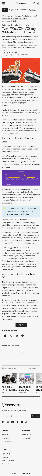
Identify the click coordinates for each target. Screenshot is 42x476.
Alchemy (14, 19)
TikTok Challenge (8, 460)
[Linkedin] (17, 422)
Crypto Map (6, 453)
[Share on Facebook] (5, 335)
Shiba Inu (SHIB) (9, 21)
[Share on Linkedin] (17, 336)
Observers (13, 52)
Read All (32, 10)
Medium (5, 457)
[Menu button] (3, 3)
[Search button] (34, 3)
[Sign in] (38, 3)
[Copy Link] (22, 335)
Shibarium (16, 16)
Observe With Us (8, 441)
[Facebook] (3, 422)
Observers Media (24, 473)
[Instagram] (12, 422)
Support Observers (8, 464)
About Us (5, 434)
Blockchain (26, 16)
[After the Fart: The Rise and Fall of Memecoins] (9, 378)
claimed (16, 146)
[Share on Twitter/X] (11, 336)
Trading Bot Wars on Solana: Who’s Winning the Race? (26, 388)
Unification (23, 19)
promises (26, 247)
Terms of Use (27, 434)
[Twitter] (8, 422)
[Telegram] (22, 422)
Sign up (21, 325)
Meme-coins (7, 16)
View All (32, 368)
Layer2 (34, 16)
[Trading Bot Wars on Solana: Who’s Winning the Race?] (26, 378)
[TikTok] (26, 422)
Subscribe (35, 416)
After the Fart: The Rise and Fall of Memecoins (8, 388)
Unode (4, 269)
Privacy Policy (26, 438)
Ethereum (6, 19)
